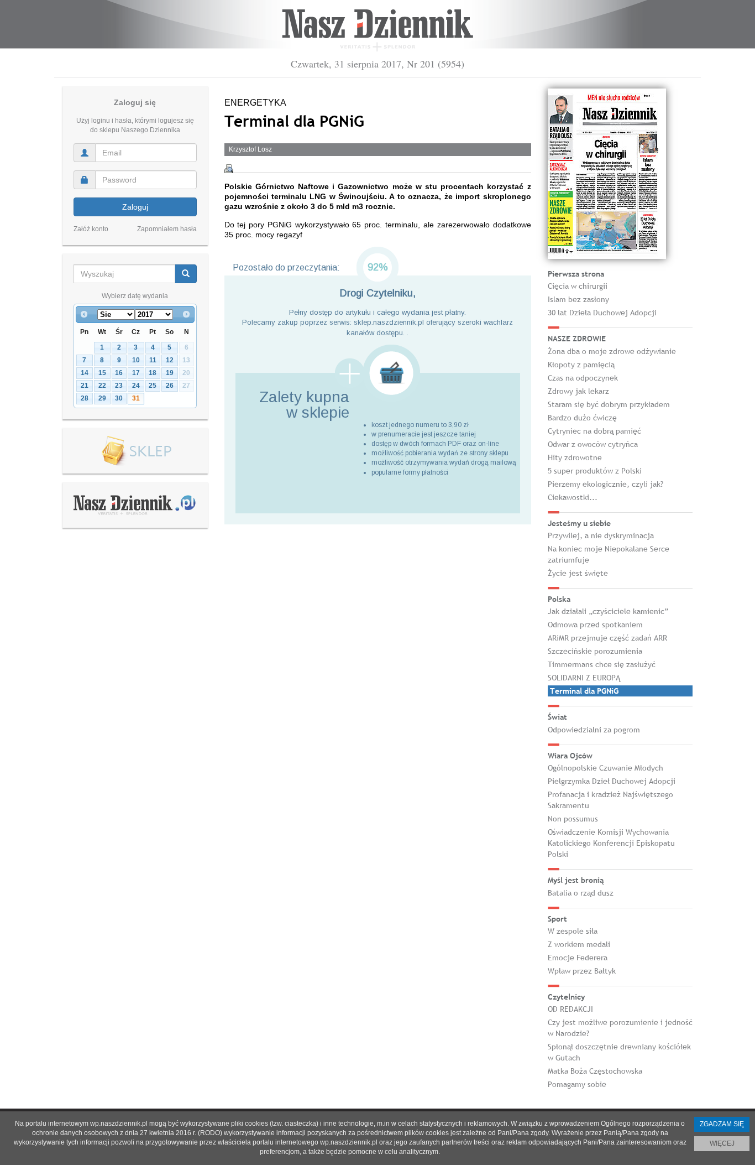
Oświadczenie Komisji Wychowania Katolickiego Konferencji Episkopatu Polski (611, 843)
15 (102, 373)
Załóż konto (91, 229)
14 (84, 373)
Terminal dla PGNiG (584, 691)
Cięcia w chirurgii (577, 286)
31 (136, 398)
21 (84, 385)
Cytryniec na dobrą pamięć (594, 431)
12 (170, 360)
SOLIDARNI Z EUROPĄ (584, 678)
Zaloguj (135, 206)
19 (170, 373)
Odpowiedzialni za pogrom (594, 730)
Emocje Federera (577, 958)
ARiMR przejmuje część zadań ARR (607, 638)
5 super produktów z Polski (595, 471)
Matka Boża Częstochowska (595, 1071)
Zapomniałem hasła (167, 229)
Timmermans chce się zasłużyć (602, 664)
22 (102, 385)
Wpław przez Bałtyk (582, 971)
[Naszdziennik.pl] (135, 504)
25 (152, 385)
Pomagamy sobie (577, 1084)
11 (152, 360)
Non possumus (573, 819)
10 (136, 360)
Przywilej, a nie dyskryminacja (601, 535)
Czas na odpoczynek (583, 378)
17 (136, 373)
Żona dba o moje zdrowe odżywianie (612, 351)
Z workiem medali (579, 944)
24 (136, 385)
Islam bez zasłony (578, 299)
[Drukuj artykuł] (228, 168)
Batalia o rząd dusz (581, 893)
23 (119, 385)
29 (102, 398)
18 (152, 373)
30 (119, 398)
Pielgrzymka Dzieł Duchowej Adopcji (611, 781)
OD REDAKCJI (570, 1009)
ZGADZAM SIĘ (722, 1124)
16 (119, 373)
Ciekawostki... (572, 497)
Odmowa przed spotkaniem (595, 625)
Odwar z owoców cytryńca (593, 444)
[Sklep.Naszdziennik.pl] (135, 451)
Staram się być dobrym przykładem (609, 404)
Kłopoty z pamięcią (581, 365)
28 (84, 398)
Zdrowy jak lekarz (578, 391)
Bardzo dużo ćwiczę (582, 418)
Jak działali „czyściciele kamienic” (608, 611)
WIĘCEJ (722, 1143)
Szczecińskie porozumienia (595, 651)
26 (170, 385)
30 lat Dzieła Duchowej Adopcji (602, 313)
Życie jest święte (578, 573)
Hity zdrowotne (575, 457)
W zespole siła (572, 931)
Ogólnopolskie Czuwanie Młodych (605, 768)
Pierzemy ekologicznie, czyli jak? (605, 484)
